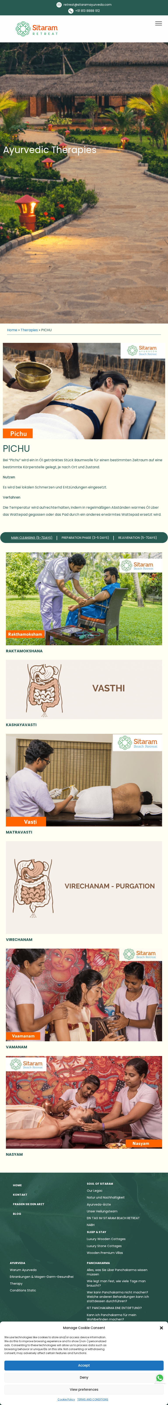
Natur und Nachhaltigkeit (106, 1197)
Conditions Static (23, 1290)
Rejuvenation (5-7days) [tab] (137, 537)
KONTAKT (20, 1195)
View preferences (84, 1389)
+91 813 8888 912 (87, 11)
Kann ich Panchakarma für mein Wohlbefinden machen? (111, 1317)
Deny (84, 1377)
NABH (90, 1225)
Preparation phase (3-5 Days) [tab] (85, 537)
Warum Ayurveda (23, 1270)
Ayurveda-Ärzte (99, 1204)
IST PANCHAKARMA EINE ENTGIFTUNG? (114, 1308)
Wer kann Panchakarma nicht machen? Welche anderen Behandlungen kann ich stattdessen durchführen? (118, 1296)
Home (12, 330)
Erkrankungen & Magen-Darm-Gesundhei (42, 1277)
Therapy (16, 1283)
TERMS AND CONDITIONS (92, 1399)
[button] (161, 1328)
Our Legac (95, 1190)
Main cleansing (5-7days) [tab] (31, 537)
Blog (17, 1214)
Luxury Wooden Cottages (106, 1239)
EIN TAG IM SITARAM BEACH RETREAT (113, 1218)
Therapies (29, 330)
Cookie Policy (66, 1399)
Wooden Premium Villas (105, 1253)
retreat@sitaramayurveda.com (87, 4)
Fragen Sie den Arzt (28, 1204)
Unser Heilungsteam (102, 1211)
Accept (84, 1365)
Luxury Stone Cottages (104, 1246)
